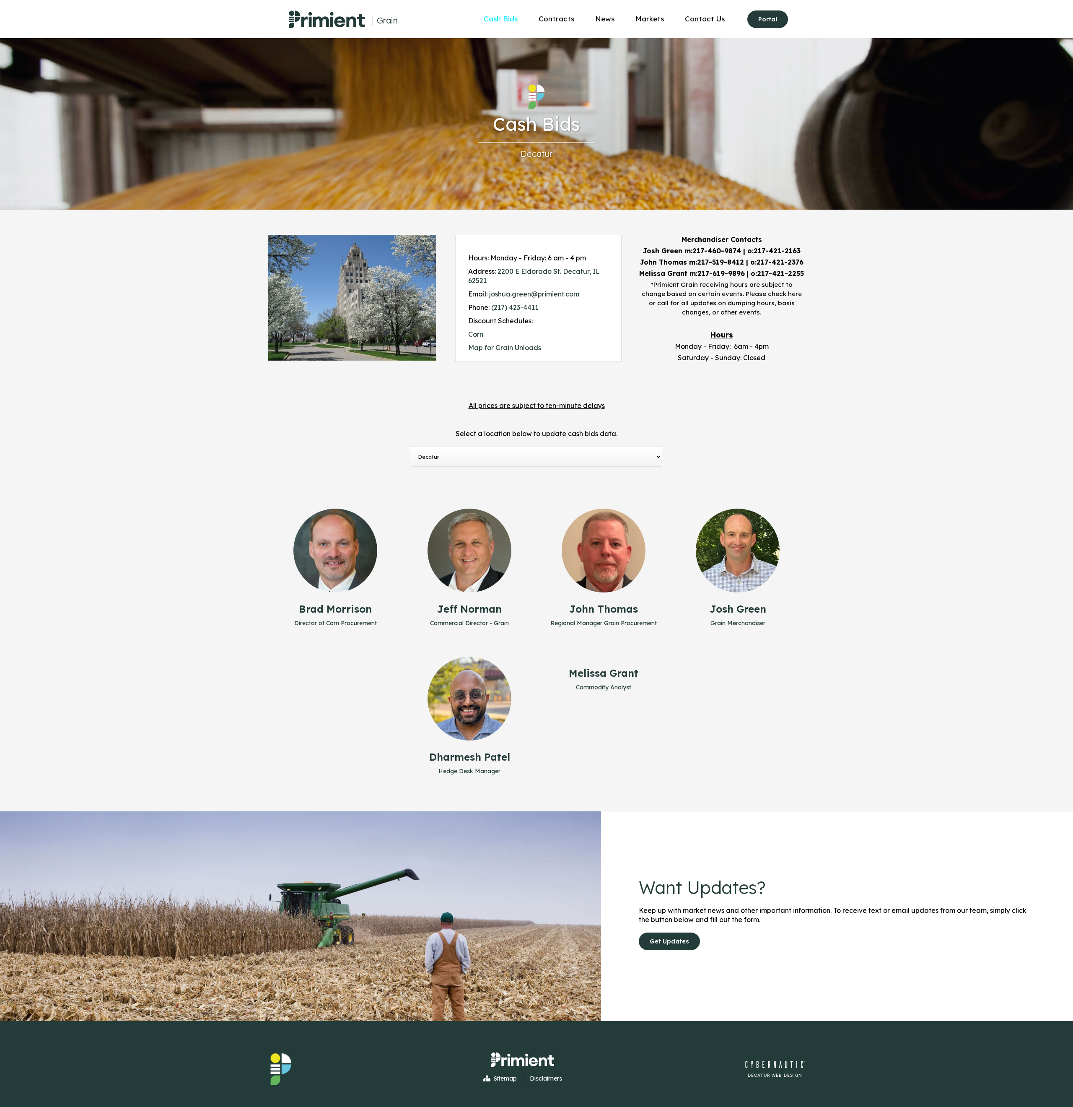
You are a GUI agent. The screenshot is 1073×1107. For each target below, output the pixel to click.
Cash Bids (501, 18)
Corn (475, 334)
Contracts (556, 18)
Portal (767, 19)
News (604, 18)
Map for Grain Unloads (504, 347)
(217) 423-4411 (514, 307)
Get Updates (669, 941)
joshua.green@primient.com (534, 294)
